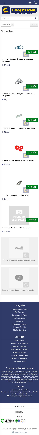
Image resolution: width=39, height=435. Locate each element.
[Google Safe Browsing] (20, 421)
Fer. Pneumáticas (20, 318)
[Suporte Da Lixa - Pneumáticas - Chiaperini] (19, 152)
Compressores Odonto (20, 309)
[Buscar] (35, 18)
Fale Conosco (19, 341)
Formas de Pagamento (20, 346)
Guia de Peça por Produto (19, 349)
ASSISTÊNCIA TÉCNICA (19, 343)
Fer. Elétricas (19, 312)
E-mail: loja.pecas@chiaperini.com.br (20, 396)
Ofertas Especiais (19, 330)
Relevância (6, 24)
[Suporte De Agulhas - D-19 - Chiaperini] (19, 220)
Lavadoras (19, 321)
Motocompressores (19, 324)
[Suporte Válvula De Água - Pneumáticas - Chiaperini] (19, 52)
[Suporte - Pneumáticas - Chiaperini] (19, 187)
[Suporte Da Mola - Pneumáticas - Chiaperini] (19, 120)
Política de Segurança (19, 358)
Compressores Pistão (19, 315)
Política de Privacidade (19, 355)
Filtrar (34, 24)
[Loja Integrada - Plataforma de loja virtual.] (19, 432)
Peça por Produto (19, 327)
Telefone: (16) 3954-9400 (20, 390)
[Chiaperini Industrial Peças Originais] (19, 10)
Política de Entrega (19, 352)
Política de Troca (19, 361)
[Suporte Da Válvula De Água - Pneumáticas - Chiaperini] (19, 87)
